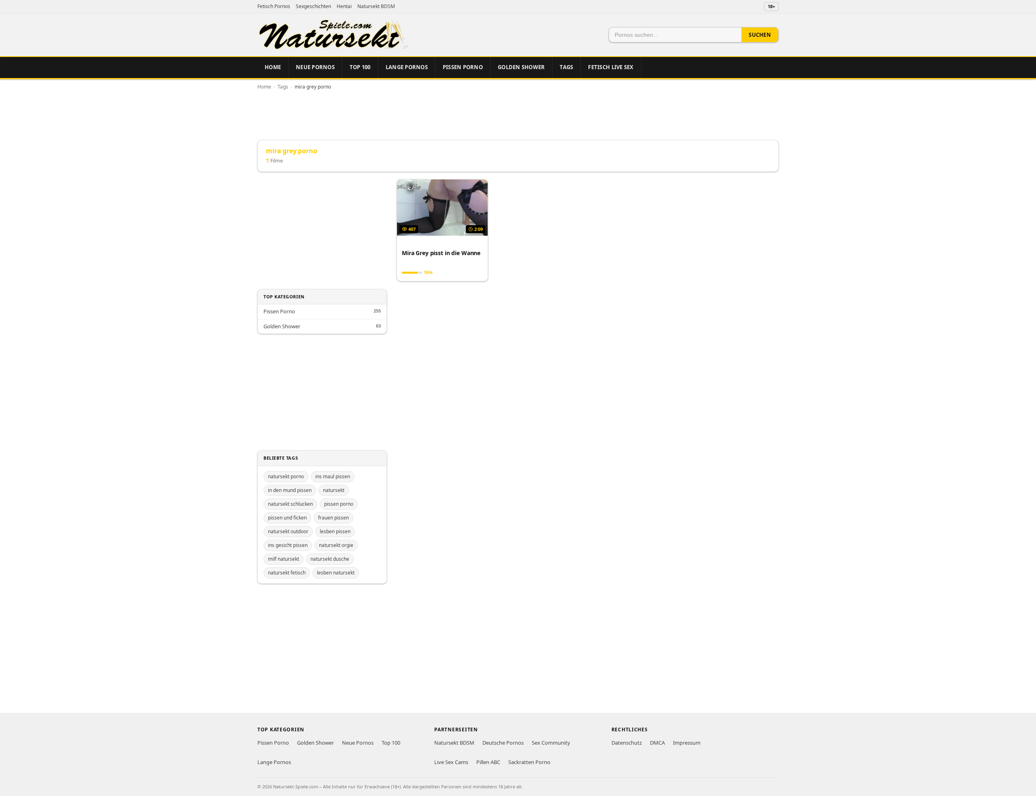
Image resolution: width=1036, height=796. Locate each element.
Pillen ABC (488, 762)
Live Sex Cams (451, 762)
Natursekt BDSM (376, 6)
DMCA (657, 742)
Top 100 (360, 67)
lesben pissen (335, 531)
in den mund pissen (290, 490)
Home (273, 67)
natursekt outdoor (288, 531)
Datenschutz (626, 742)
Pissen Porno (463, 67)
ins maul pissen (332, 476)
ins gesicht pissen (288, 545)
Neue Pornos (315, 67)
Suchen (760, 34)
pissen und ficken (287, 517)
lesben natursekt (336, 572)
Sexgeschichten (313, 6)
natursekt (333, 490)
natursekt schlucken (290, 503)
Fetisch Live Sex (610, 67)
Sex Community (551, 742)
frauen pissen (333, 517)
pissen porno (338, 503)
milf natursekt (283, 558)
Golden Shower (521, 67)
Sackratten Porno (529, 762)
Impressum (687, 742)
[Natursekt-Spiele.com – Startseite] (332, 35)
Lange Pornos (407, 67)
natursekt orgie (336, 545)
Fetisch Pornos (273, 6)
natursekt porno (286, 476)
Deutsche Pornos (503, 742)
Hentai (344, 6)
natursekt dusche (329, 558)
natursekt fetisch (287, 572)
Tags (566, 67)
